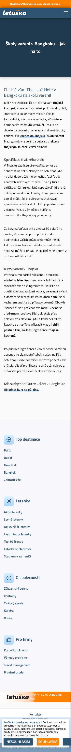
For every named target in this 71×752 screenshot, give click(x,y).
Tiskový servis (13, 603)
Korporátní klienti (16, 650)
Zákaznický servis (16, 588)
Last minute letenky (17, 534)
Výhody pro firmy (16, 657)
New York (10, 465)
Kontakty (10, 596)
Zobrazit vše (12, 479)
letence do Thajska (32, 135)
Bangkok (10, 472)
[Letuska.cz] (15, 13)
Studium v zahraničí (17, 556)
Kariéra (9, 610)
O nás (8, 618)
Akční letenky (13, 512)
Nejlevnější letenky (17, 526)
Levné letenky (13, 519)
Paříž (7, 450)
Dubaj (8, 457)
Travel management (17, 665)
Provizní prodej (14, 672)
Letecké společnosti (17, 549)
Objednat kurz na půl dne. (21, 389)
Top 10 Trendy (13, 541)
